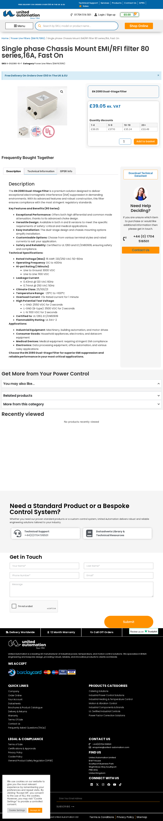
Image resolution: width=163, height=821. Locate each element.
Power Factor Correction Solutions (107, 715)
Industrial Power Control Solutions (106, 695)
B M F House (95, 760)
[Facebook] (108, 784)
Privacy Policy (15, 752)
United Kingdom (97, 773)
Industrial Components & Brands (106, 707)
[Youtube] (114, 784)
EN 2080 (85, 66)
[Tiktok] (120, 784)
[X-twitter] (97, 784)
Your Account (15, 699)
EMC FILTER (64, 66)
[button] (19, 26)
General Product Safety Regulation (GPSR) (30, 760)
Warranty (13, 715)
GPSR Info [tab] (66, 171)
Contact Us (14, 723)
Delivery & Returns (17, 711)
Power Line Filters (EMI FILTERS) (28, 38)
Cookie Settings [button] (17, 810)
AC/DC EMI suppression (24, 66)
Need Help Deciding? (140, 208)
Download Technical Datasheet (141, 174)
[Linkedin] (91, 784)
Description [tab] (13, 171)
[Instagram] (103, 784)
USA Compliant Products (136, 66)
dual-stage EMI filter (47, 66)
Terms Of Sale (15, 719)
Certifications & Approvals (22, 748)
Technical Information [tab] (40, 171)
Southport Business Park (101, 763)
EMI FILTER (75, 66)
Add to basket (145, 141)
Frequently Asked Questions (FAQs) (27, 727)
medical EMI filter (98, 66)
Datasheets (14, 703)
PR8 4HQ (93, 769)
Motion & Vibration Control (103, 703)
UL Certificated (115, 66)
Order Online (15, 695)
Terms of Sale (15, 744)
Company (13, 691)
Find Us (95, 752)
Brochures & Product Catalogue (25, 707)
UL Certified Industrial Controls (104, 711)
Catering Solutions (98, 691)
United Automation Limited (102, 757)
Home (5, 38)
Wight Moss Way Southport (102, 766)
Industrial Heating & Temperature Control (110, 699)
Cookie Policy (15, 756)
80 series (6, 66)
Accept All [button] (35, 810)
